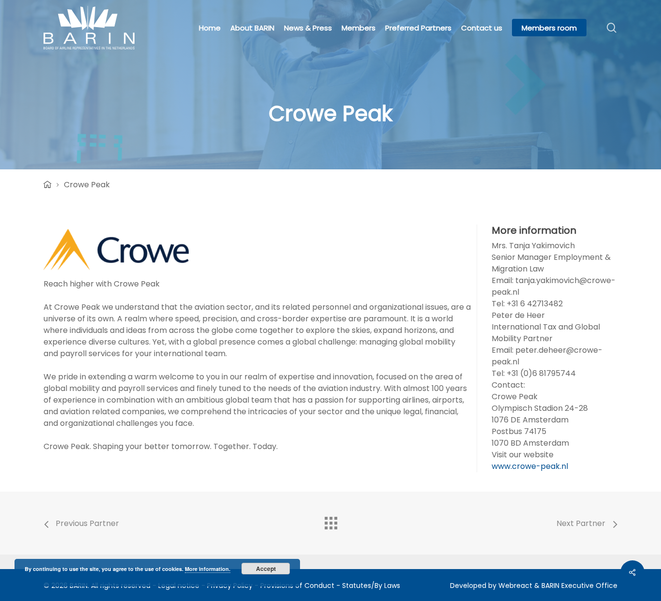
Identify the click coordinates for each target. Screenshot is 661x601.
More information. (207, 568)
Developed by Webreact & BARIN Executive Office (533, 585)
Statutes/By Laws (371, 585)
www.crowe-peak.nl (530, 466)
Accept (266, 568)
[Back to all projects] (330, 520)
